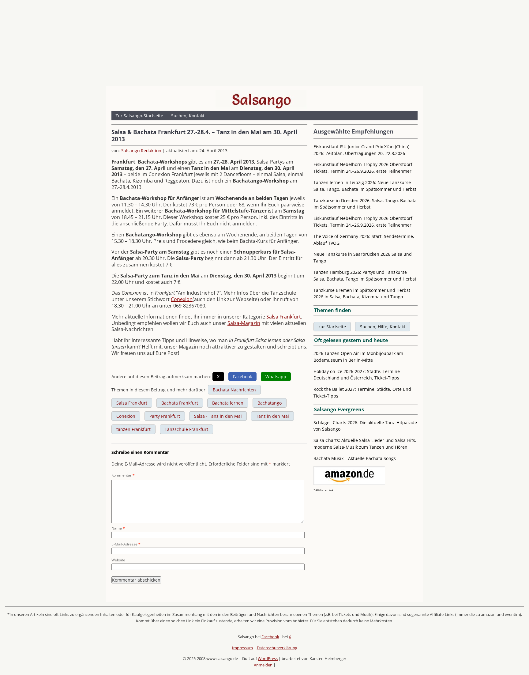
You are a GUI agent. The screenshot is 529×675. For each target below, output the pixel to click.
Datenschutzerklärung (277, 647)
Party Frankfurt (164, 416)
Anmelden (263, 665)
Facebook (270, 636)
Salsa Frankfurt (283, 316)
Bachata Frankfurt (179, 403)
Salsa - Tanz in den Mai (218, 416)
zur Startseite (332, 327)
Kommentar (123, 475)
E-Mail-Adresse (126, 544)
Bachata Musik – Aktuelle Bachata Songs (354, 458)
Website (118, 560)
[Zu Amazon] (349, 483)
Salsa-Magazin (243, 323)
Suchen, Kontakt (187, 116)
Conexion (182, 299)
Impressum (242, 647)
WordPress (268, 658)
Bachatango (269, 403)
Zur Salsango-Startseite (139, 116)
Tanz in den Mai (272, 416)
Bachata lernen (227, 403)
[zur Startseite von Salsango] (261, 99)
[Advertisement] (264, 44)
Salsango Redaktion (141, 150)
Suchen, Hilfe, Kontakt (382, 327)
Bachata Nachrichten (234, 390)
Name (118, 528)
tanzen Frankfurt (133, 429)
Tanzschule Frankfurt (186, 429)
